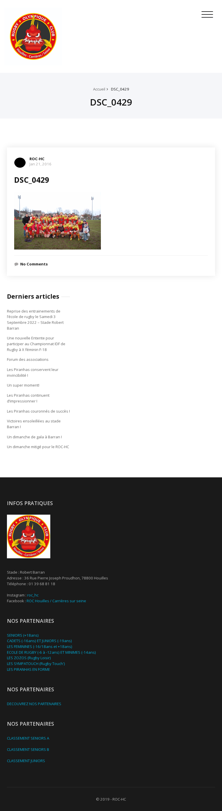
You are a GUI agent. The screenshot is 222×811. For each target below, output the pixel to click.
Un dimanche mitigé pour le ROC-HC (38, 446)
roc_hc (32, 595)
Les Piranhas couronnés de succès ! (38, 411)
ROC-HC (37, 158)
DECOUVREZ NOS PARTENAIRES (34, 703)
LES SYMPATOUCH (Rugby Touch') (36, 663)
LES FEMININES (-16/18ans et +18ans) (39, 646)
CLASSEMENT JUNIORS (26, 760)
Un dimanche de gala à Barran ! (34, 436)
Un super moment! (23, 385)
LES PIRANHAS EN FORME (28, 669)
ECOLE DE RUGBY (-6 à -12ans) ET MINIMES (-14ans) (51, 652)
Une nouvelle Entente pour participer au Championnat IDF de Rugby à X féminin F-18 (36, 343)
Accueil (99, 89)
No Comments (34, 264)
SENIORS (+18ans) (23, 635)
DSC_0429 (120, 89)
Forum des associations (28, 359)
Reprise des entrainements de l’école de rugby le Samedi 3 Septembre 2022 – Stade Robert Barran (35, 319)
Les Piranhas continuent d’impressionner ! (28, 398)
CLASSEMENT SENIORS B (28, 749)
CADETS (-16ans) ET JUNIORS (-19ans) (39, 640)
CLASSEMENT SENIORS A (28, 738)
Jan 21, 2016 (40, 164)
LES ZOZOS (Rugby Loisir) (29, 657)
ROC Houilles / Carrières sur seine (56, 600)
